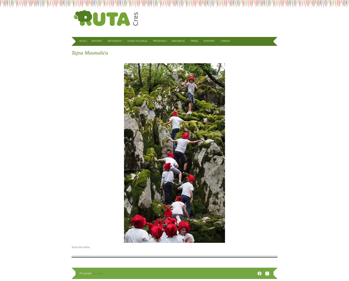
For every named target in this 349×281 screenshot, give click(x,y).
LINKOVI (225, 40)
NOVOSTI (96, 40)
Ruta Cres (97, 273)
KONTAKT (209, 40)
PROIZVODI (159, 40)
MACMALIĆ (178, 40)
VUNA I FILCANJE (137, 40)
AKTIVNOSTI (115, 40)
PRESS (194, 40)
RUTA (82, 40)
